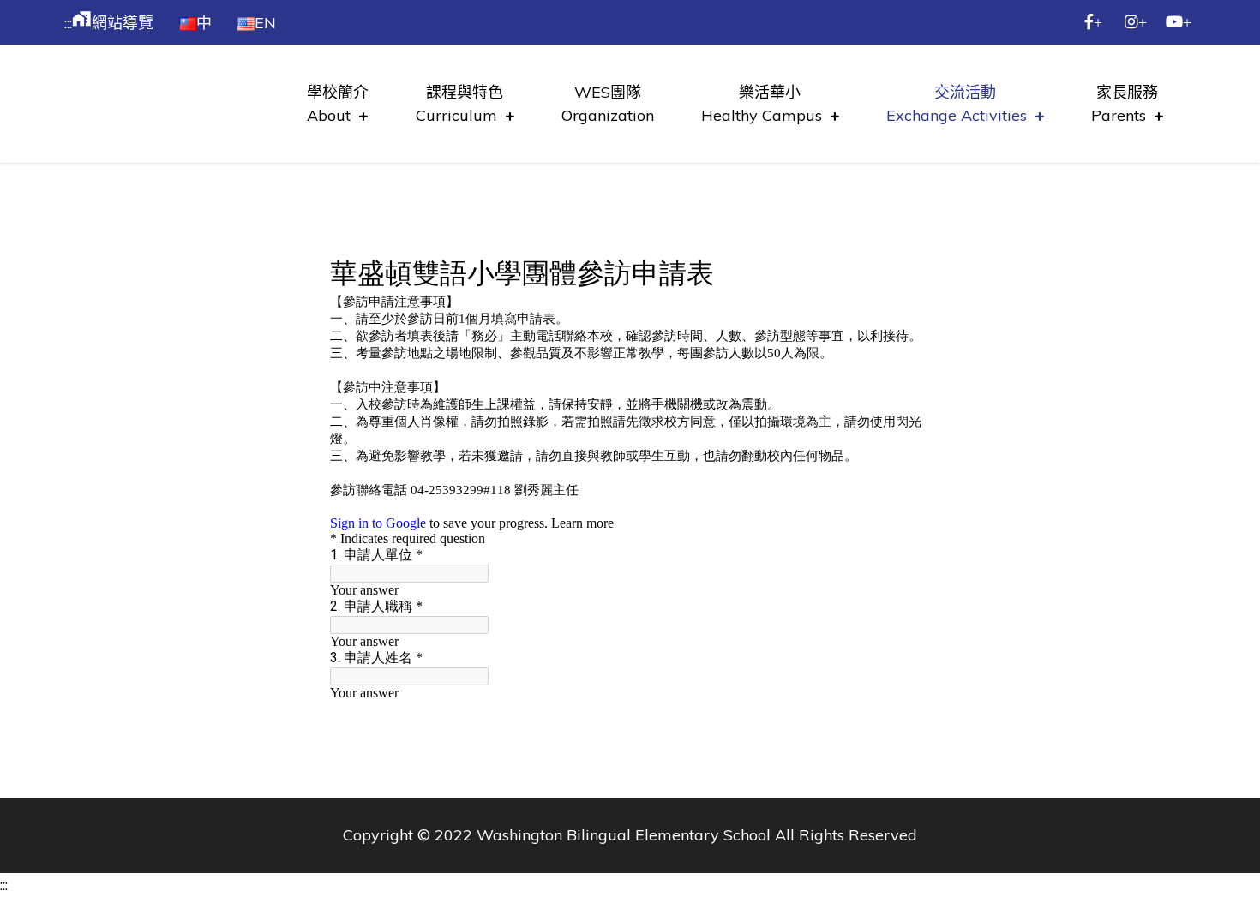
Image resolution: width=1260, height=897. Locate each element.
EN (265, 23)
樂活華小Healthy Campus (761, 103)
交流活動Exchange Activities (956, 103)
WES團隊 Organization (607, 103)
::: (68, 23)
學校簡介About (338, 103)
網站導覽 (112, 23)
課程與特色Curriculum (460, 103)
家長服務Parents (1124, 103)
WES (207, 88)
